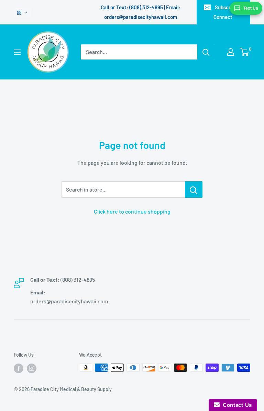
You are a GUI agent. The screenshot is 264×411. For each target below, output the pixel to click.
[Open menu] (17, 52)
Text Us (250, 8)
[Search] (205, 52)
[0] (244, 52)
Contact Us (236, 405)
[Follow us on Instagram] (31, 368)
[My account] (230, 52)
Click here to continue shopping (132, 211)
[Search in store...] (193, 189)
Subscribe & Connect (227, 12)
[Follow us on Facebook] (18, 368)
